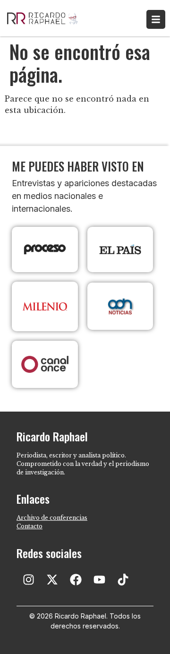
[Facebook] (75, 580)
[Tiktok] (123, 580)
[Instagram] (28, 580)
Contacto (29, 526)
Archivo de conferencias (52, 517)
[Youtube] (99, 580)
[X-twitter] (52, 580)
